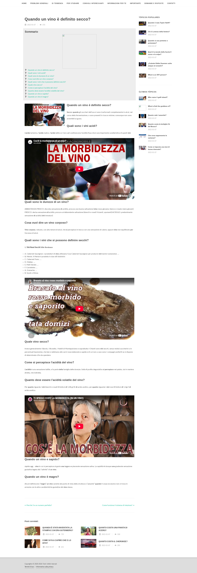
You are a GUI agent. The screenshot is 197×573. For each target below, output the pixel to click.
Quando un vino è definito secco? (41, 70)
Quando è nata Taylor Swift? (159, 23)
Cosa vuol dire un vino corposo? (40, 79)
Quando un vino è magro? (38, 97)
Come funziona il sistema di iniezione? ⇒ (118, 505)
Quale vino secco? (35, 85)
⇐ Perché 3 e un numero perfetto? (38, 505)
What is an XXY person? (157, 75)
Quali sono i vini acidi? (37, 73)
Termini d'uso (29, 567)
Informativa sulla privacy (44, 567)
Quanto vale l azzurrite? (157, 115)
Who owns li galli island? (158, 97)
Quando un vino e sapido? (38, 94)
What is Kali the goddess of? (159, 106)
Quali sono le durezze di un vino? (41, 76)
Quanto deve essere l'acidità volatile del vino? (46, 91)
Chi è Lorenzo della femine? (159, 32)
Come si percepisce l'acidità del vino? (42, 88)
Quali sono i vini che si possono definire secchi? (47, 82)
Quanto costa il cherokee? (113, 541)
